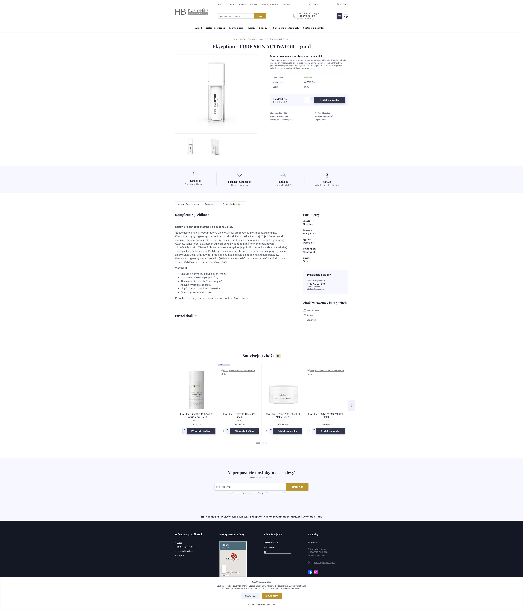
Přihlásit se (297, 487)
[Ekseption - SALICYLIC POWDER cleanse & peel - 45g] (196, 387)
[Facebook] (311, 572)
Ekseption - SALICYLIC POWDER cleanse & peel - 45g (196, 415)
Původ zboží (184, 316)
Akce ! (198, 28)
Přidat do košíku (329, 100)
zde (273, 604)
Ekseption (252, 39)
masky (251, 28)
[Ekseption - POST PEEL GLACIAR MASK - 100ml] (283, 387)
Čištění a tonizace (215, 28)
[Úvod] (194, 11)
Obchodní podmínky (236, 4)
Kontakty (254, 4)
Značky (263, 28)
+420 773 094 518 (306, 16)
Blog (285, 4)
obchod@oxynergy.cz (315, 289)
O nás (220, 4)
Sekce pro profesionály (286, 28)
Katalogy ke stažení (270, 4)
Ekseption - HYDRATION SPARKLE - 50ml (326, 415)
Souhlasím (272, 595)
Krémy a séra (236, 28)
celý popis (315, 68)
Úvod (236, 39)
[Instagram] (316, 572)
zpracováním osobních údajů (253, 493)
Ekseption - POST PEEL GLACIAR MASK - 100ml (283, 415)
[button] (258, 443)
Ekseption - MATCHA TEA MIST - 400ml (239, 415)
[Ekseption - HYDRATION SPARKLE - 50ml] (326, 387)
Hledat (260, 16)
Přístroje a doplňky (313, 28)
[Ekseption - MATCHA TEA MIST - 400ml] (240, 387)
